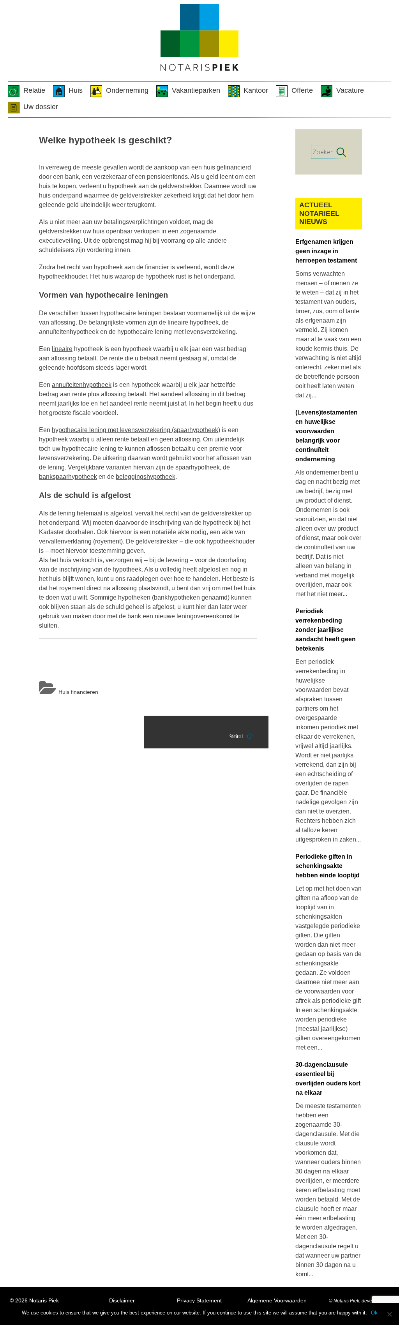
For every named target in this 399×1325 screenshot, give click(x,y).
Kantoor (256, 90)
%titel (236, 736)
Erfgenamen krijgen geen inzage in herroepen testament (326, 251)
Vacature (350, 90)
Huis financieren (78, 692)
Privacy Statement (199, 1300)
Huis (76, 90)
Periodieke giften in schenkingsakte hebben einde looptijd (327, 866)
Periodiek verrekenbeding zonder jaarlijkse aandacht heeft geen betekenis (325, 630)
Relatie (34, 90)
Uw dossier (40, 107)
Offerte (302, 90)
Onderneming (127, 90)
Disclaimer (122, 1300)
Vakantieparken (196, 90)
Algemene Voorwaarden (277, 1300)
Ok (374, 1313)
